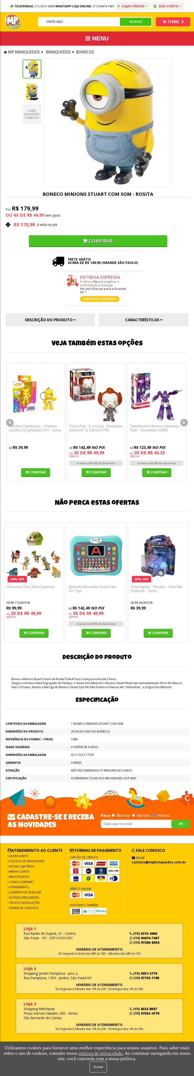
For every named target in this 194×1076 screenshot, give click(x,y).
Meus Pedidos (19, 877)
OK (181, 824)
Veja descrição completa (32, 114)
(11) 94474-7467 (103, 6)
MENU (99, 38)
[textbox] (79, 22)
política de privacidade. (100, 1053)
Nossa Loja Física (21, 866)
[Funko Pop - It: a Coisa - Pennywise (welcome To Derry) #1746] (96, 394)
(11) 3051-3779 (144, 973)
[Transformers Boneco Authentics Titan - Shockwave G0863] (156, 394)
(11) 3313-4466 (144, 933)
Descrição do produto (49, 319)
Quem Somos (18, 856)
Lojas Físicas (133, 6)
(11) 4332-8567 (144, 1009)
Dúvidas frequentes (24, 898)
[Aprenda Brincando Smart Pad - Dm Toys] (96, 555)
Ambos (163, 815)
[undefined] (107, 123)
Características (142, 319)
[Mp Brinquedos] (13, 22)
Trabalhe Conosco (23, 908)
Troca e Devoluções (24, 903)
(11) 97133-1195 (145, 978)
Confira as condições (99, 299)
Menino (143, 815)
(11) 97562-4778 (145, 1013)
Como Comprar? (21, 882)
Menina (123, 815)
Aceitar (98, 1067)
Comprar (101, 241)
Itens (173, 21)
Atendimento (19, 887)
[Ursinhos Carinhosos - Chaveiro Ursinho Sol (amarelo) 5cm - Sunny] (35, 394)
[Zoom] (31, 69)
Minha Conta (19, 872)
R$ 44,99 (35, 215)
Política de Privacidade (26, 861)
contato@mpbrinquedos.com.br (159, 862)
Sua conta (168, 6)
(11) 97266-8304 (145, 942)
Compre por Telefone (25, 892)
